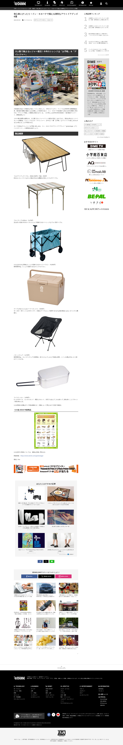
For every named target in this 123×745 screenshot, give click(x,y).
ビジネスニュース (35, 697)
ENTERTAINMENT (87, 686)
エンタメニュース (84, 695)
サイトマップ (74, 713)
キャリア (33, 688)
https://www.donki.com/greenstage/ (31, 456)
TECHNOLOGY (20, 686)
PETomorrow (103, 703)
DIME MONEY (49, 688)
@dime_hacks (64, 576)
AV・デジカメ (17, 688)
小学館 (67, 715)
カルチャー (82, 691)
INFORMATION (104, 686)
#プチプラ (87, 127)
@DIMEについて (66, 713)
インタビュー (34, 695)
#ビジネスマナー (89, 131)
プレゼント (101, 691)
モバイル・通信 (17, 691)
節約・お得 (48, 693)
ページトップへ (61, 668)
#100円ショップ (96, 124)
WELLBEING (103, 701)
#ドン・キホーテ (47, 20)
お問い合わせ (100, 713)
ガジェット (16, 695)
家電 (15, 693)
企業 (32, 691)
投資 (47, 691)
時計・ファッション (65, 697)
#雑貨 (103, 131)
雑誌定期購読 (73, 715)
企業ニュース (104, 694)
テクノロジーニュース (19, 699)
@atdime (30, 576)
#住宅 (102, 134)
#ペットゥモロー (89, 134)
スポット (82, 688)
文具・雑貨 (32, 8)
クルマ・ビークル (65, 688)
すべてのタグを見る (102, 137)
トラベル (63, 693)
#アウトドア (38, 20)
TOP (15, 8)
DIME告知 (100, 688)
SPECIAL (103, 697)
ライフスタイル (22, 8)
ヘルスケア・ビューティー (67, 699)
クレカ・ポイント (50, 695)
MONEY (49, 686)
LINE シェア (51, 561)
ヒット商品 (33, 693)
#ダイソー (95, 127)
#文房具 (98, 131)
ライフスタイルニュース (67, 703)
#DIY (97, 134)
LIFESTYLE (65, 686)
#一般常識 (87, 124)
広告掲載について (100, 715)
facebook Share (40, 561)
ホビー (81, 693)
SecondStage (103, 699)
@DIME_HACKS (47, 576)
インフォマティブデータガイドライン (87, 713)
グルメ (62, 691)
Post (46, 561)
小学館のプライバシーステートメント (85, 715)
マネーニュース (49, 697)
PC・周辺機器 (17, 697)
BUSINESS (35, 686)
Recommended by (63, 554)
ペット (62, 701)
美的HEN (102, 705)
